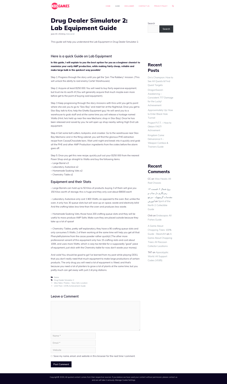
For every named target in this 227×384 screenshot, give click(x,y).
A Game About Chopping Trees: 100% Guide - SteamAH (159, 229)
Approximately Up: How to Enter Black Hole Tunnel (160, 114)
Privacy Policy (160, 6)
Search (151, 23)
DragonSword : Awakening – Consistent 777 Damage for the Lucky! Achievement (160, 98)
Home (108, 6)
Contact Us (144, 6)
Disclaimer (129, 6)
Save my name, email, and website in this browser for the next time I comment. (94, 356)
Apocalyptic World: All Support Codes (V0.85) (158, 256)
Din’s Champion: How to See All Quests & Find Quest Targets (160, 81)
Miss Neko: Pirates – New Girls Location (70, 283)
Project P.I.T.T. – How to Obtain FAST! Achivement (159, 126)
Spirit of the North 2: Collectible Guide (159, 205)
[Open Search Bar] (173, 6)
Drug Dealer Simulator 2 (64, 280)
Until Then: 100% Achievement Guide (70, 286)
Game (117, 6)
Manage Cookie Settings (125, 380)
